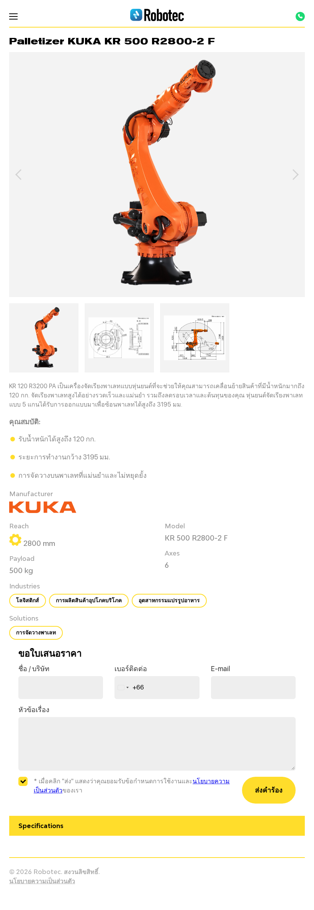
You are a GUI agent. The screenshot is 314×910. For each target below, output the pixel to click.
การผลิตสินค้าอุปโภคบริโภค (89, 600)
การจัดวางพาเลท (36, 632)
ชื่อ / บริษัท (33, 669)
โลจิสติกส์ (27, 600)
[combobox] (129, 687)
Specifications (41, 826)
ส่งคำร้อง (269, 790)
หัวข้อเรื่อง (33, 710)
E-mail (220, 669)
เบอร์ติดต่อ (130, 669)
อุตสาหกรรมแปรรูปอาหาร (169, 600)
